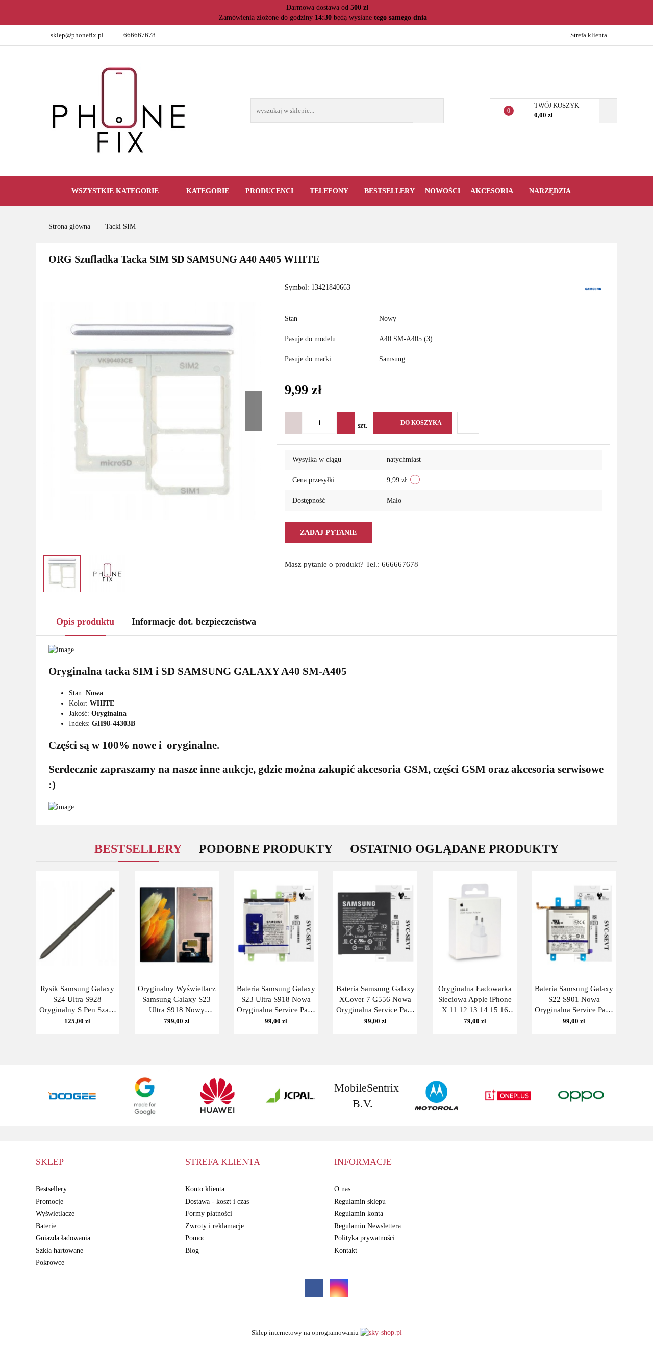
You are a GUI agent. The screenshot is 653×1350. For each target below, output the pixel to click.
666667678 (139, 35)
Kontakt (345, 1250)
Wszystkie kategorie (114, 191)
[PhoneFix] (581, 1095)
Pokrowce (50, 1262)
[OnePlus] (435, 1095)
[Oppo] (508, 1095)
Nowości (442, 191)
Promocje (49, 1201)
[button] (50, 1162)
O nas (342, 1189)
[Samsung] (593, 288)
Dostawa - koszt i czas (217, 1201)
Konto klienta (204, 1189)
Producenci (270, 191)
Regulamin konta (358, 1213)
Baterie (46, 1226)
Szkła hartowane (59, 1250)
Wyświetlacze (55, 1213)
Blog (192, 1250)
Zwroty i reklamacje (214, 1226)
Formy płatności (208, 1213)
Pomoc (195, 1238)
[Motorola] (362, 1095)
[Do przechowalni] (468, 423)
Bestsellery (389, 191)
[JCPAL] (217, 1095)
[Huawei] (145, 1095)
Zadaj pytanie (328, 532)
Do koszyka (421, 422)
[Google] (72, 1095)
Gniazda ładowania (63, 1238)
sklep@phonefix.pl (77, 35)
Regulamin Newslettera (367, 1226)
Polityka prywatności (364, 1238)
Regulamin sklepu (360, 1201)
